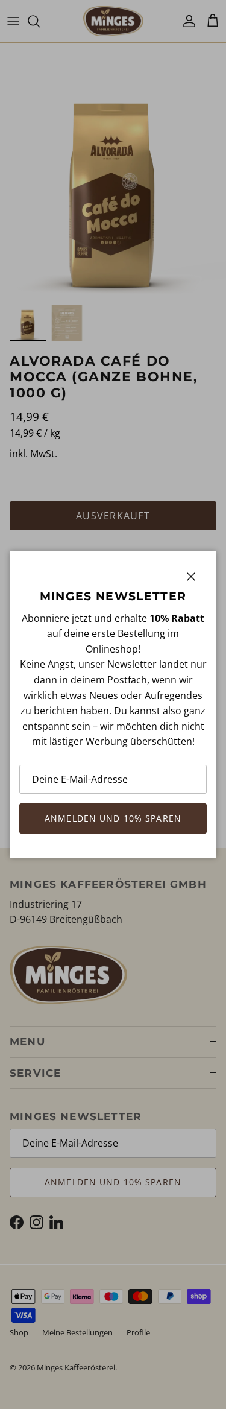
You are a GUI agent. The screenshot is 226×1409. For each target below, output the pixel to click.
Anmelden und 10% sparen (113, 818)
